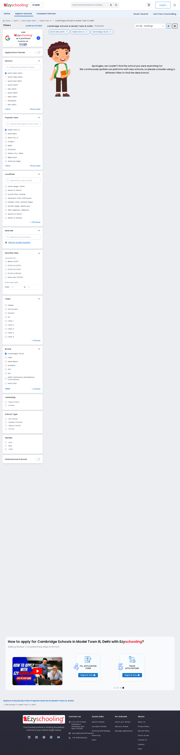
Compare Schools (99, 726)
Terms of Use (143, 735)
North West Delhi (29, 21)
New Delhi (12, 89)
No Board (11, 365)
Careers (141, 744)
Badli (10, 146)
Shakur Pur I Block (15, 153)
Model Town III (46, 21)
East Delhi (12, 105)
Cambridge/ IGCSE (16, 354)
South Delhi (13, 85)
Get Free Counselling (164, 13)
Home (7, 13)
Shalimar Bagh (14, 161)
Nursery (11, 313)
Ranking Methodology (101, 731)
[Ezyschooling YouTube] (58, 737)
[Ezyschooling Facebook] (36, 737)
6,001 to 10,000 (14, 269)
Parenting (96, 735)
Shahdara (12, 101)
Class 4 (11, 333)
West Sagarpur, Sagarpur (18, 210)
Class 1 (10, 321)
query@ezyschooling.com (80, 733)
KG (9, 317)
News (94, 740)
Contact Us (142, 740)
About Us (141, 722)
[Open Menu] (175, 5)
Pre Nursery (13, 309)
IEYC (9, 369)
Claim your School (122, 722)
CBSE (10, 357)
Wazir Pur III (13, 138)
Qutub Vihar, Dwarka (16, 194)
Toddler (11, 305)
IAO (9, 373)
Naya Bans (12, 134)
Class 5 (11, 337)
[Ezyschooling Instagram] (43, 737)
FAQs (140, 749)
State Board (13, 362)
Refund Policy (143, 731)
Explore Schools (23, 13)
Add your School (121, 726)
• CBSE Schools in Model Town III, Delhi (19, 704)
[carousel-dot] (115, 688)
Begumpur (12, 157)
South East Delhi (15, 81)
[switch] (37, 52)
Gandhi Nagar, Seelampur (19, 206)
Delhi (16, 21)
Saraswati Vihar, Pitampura (19, 198)
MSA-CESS (12, 383)
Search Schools (98, 722)
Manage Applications (124, 731)
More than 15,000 (15, 277)
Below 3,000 (13, 261)
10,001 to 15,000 (14, 273)
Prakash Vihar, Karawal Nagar (20, 202)
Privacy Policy (143, 726)
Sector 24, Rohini (15, 214)
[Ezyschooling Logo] (15, 5)
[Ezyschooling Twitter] (51, 737)
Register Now (88, 675)
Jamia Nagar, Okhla (16, 186)
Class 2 (11, 325)
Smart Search (140, 13)
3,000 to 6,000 (14, 266)
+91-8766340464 (79, 738)
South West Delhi (15, 77)
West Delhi (12, 97)
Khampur (12, 149)
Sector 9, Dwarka (15, 218)
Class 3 (11, 329)
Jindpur (11, 142)
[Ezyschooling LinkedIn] (29, 737)
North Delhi (13, 93)
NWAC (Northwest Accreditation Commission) (21, 378)
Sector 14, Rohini (15, 190)
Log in (163, 5)
